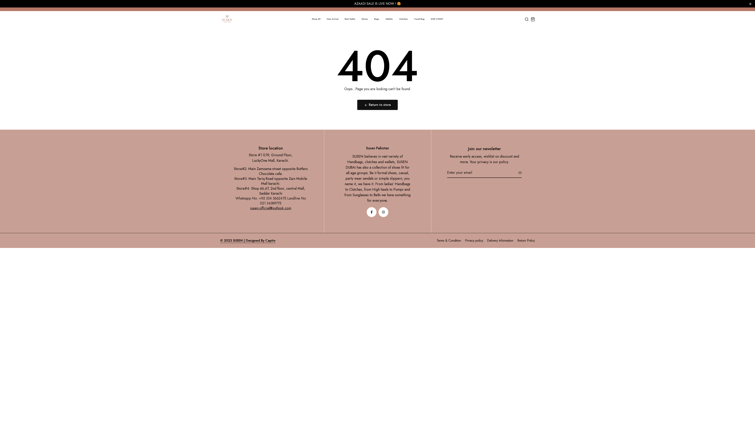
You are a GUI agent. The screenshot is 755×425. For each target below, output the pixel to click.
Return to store (380, 105)
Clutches (403, 18)
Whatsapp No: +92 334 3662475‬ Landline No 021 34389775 (271, 201)
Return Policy (526, 240)
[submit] (519, 173)
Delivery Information (500, 240)
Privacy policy (474, 240)
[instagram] (383, 212)
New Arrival (332, 18)
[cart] (533, 19)
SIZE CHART (437, 18)
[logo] (227, 19)
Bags (376, 18)
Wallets (389, 18)
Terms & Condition (449, 240)
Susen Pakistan (377, 148)
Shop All (316, 18)
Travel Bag (419, 18)
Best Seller (350, 18)
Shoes (365, 18)
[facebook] (372, 212)
